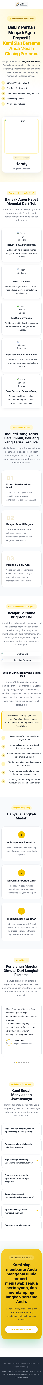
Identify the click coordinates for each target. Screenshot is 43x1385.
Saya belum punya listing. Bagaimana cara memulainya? (19, 1161)
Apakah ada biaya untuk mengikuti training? (16, 1211)
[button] (14, 1062)
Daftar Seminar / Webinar (21, 1329)
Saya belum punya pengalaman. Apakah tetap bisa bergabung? (19, 1130)
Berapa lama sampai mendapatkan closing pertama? (19, 1195)
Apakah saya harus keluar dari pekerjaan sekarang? (19, 1145)
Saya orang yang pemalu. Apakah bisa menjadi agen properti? (17, 1178)
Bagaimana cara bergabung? (18, 1225)
